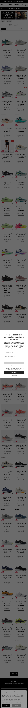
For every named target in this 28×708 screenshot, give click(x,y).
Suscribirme (14, 372)
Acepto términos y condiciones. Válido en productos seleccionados (15, 369)
